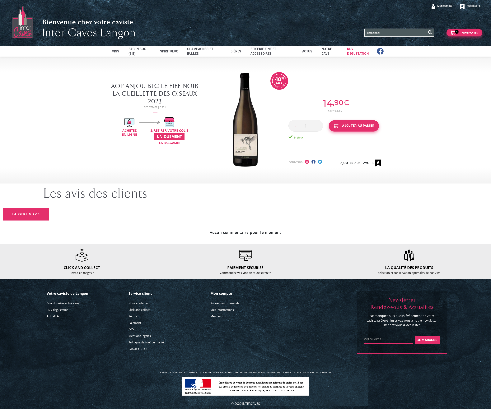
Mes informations (222, 310)
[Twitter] (320, 161)
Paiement (135, 323)
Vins (115, 51)
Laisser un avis (26, 214)
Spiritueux (169, 51)
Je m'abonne (427, 340)
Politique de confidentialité (146, 342)
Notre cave (327, 51)
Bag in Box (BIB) (137, 51)
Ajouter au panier (357, 126)
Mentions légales (140, 336)
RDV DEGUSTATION (358, 51)
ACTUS (307, 51)
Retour (133, 316)
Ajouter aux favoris (357, 163)
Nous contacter (138, 303)
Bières (236, 51)
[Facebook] (313, 161)
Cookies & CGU (138, 349)
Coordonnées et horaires (63, 303)
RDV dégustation (57, 310)
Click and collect (139, 310)
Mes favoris (218, 316)
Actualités (53, 316)
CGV (131, 329)
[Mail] (307, 161)
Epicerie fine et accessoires (263, 51)
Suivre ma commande (224, 303)
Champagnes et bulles (200, 51)
